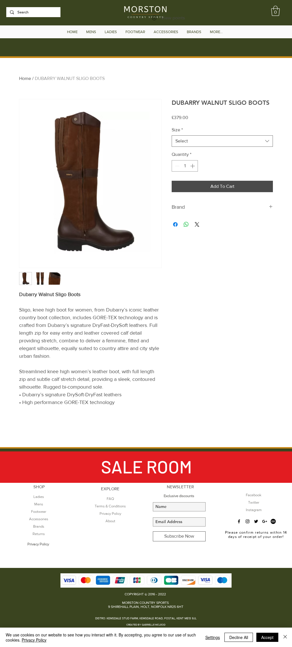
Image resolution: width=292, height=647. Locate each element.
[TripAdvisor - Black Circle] (273, 521)
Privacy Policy (34, 640)
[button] (275, 11)
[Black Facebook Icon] (239, 521)
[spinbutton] (185, 165)
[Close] (285, 637)
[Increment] (193, 165)
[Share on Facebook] (175, 224)
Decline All (238, 637)
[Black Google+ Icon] (264, 521)
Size (177, 129)
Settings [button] (212, 637)
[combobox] (222, 141)
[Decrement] (177, 165)
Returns (39, 534)
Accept (267, 637)
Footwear (38, 511)
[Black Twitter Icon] (256, 521)
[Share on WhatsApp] (186, 224)
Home (25, 78)
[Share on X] (197, 224)
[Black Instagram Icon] (247, 521)
